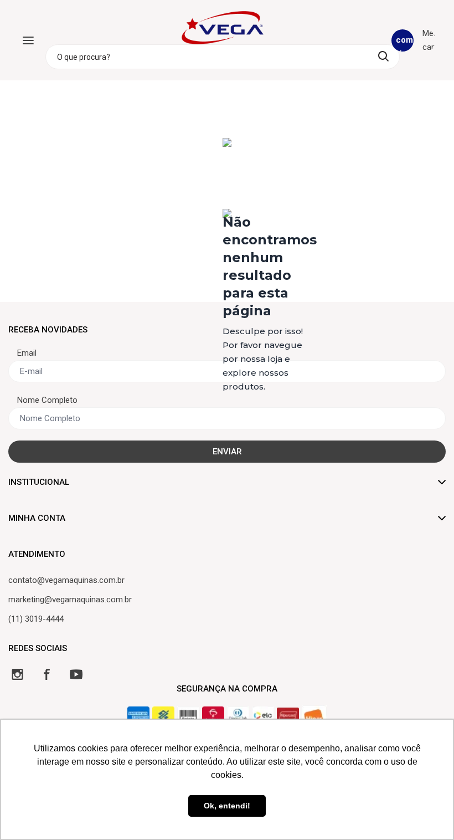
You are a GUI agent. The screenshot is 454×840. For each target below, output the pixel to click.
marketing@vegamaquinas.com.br (70, 600)
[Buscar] (383, 56)
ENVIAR (227, 452)
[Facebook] (47, 674)
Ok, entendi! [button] (227, 805)
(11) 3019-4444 (36, 619)
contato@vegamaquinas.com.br (66, 580)
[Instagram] (17, 674)
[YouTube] (76, 674)
